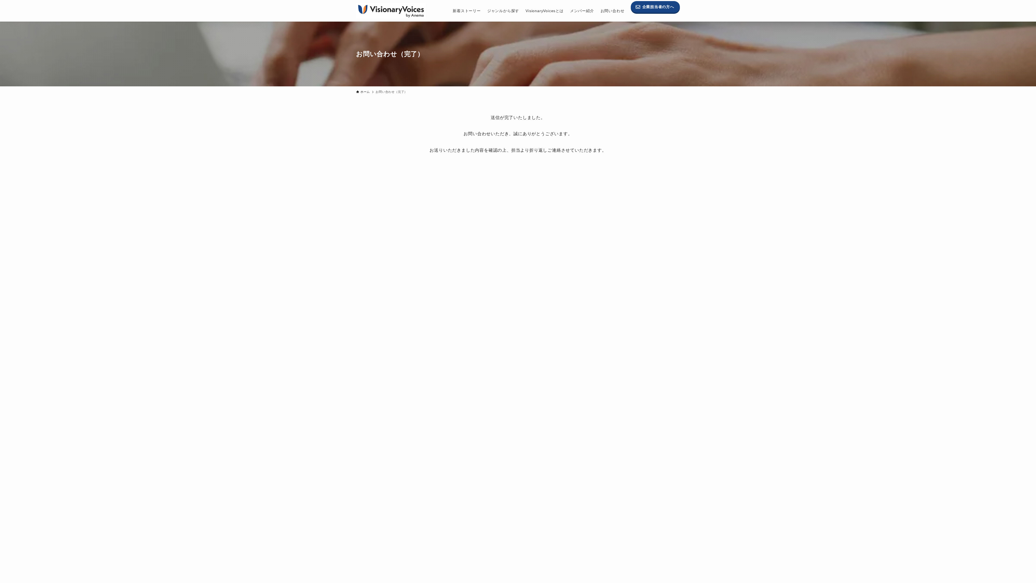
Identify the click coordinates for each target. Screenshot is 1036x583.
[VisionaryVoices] (391, 10)
